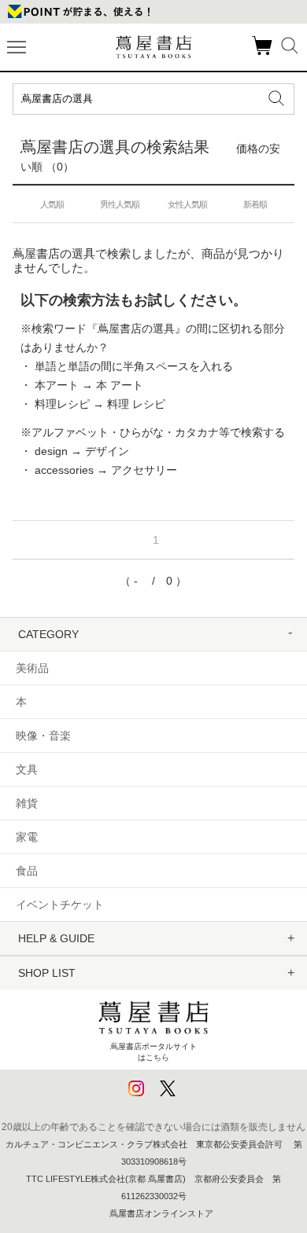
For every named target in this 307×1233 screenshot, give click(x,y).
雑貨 (27, 803)
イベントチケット (60, 904)
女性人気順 (187, 204)
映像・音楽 (43, 735)
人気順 (52, 204)
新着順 (255, 204)
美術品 (32, 668)
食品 (27, 870)
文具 (27, 769)
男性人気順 (119, 204)
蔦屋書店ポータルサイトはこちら (153, 1052)
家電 (27, 837)
